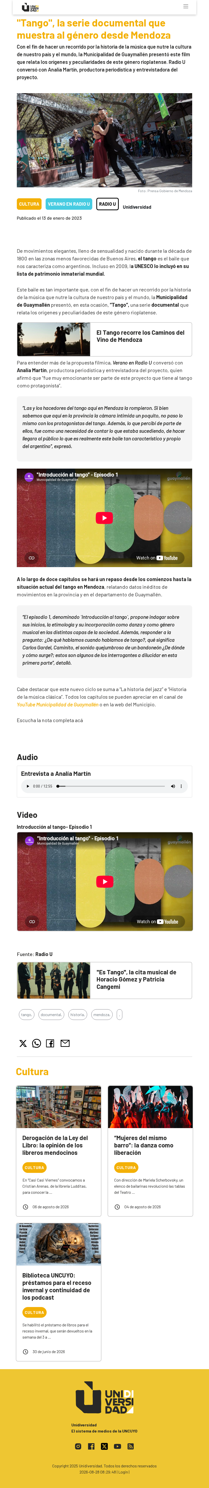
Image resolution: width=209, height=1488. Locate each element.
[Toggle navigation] (185, 6)
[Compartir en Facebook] (51, 1043)
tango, (26, 1014)
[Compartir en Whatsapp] (36, 1043)
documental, (51, 1014)
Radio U (107, 204)
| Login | (123, 1471)
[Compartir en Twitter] (23, 1043)
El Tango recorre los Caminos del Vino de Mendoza (141, 336)
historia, (78, 1014)
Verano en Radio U (69, 204)
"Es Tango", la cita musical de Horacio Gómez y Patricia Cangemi (136, 979)
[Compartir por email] (65, 1042)
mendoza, (102, 1014)
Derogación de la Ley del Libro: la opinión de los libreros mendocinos (55, 1145)
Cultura (29, 204)
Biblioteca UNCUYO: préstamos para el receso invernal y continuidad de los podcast (56, 1286)
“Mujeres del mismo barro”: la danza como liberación (143, 1145)
